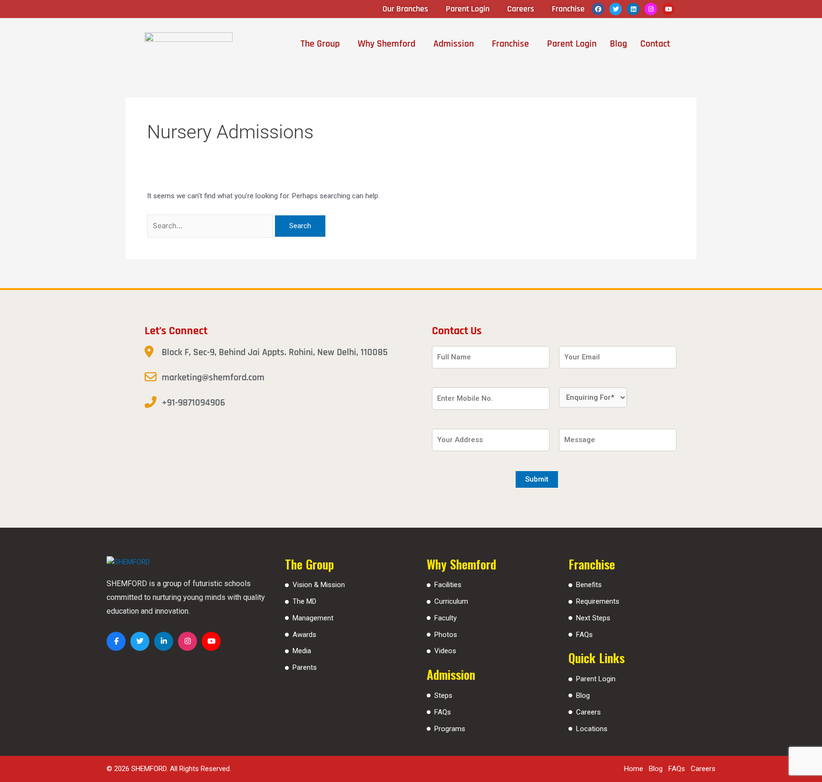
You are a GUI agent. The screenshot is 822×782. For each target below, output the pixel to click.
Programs (449, 728)
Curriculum (451, 601)
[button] (322, 43)
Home (633, 768)
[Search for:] (211, 226)
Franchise (510, 44)
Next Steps (593, 618)
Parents (305, 667)
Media (302, 651)
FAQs (442, 712)
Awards (304, 634)
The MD (304, 601)
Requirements (597, 601)
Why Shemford (386, 44)
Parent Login (572, 44)
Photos (445, 634)
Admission (453, 44)
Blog (618, 44)
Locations (591, 728)
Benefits (589, 584)
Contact (655, 44)
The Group (320, 44)
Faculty (445, 618)
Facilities (447, 584)
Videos (445, 651)
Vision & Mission (319, 584)
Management (313, 618)
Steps (443, 695)
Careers (588, 712)
